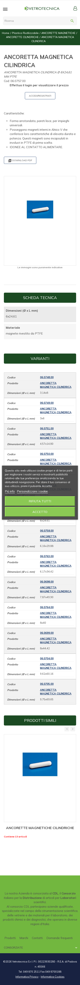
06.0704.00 (47, 658)
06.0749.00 (47, 402)
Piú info (10, 491)
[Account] (75, 8)
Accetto (39, 512)
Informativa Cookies (52, 976)
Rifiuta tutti (40, 501)
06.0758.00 (47, 530)
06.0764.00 (47, 607)
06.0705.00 (47, 683)
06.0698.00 (47, 581)
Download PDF (20, 161)
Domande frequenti (59, 938)
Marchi (23, 938)
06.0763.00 (47, 556)
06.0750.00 (47, 453)
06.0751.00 (47, 428)
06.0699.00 (47, 632)
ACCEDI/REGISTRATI (40, 95)
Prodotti (10, 938)
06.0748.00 (47, 377)
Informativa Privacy (27, 976)
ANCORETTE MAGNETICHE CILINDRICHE (40, 828)
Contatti (37, 938)
